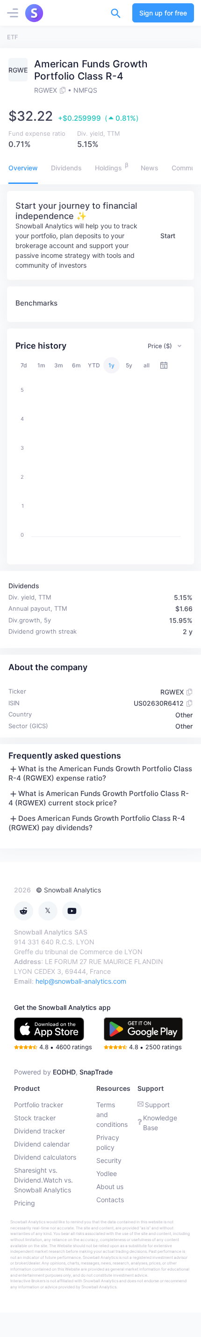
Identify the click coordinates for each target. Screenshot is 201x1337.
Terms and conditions (112, 1114)
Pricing (24, 1203)
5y (129, 365)
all (147, 365)
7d (24, 365)
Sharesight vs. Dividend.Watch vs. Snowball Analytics (43, 1180)
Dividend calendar (42, 1144)
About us (109, 1187)
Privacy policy (107, 1142)
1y (111, 365)
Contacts (110, 1200)
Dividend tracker (39, 1131)
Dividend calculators (45, 1157)
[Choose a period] (164, 365)
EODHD (64, 1072)
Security (109, 1160)
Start (167, 236)
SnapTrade (96, 1072)
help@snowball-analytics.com (81, 981)
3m (58, 365)
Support (157, 1105)
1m (41, 365)
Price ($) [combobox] (160, 346)
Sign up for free (163, 13)
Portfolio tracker (38, 1105)
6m (76, 365)
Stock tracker (35, 1118)
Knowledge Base (160, 1123)
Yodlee (106, 1173)
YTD (94, 365)
